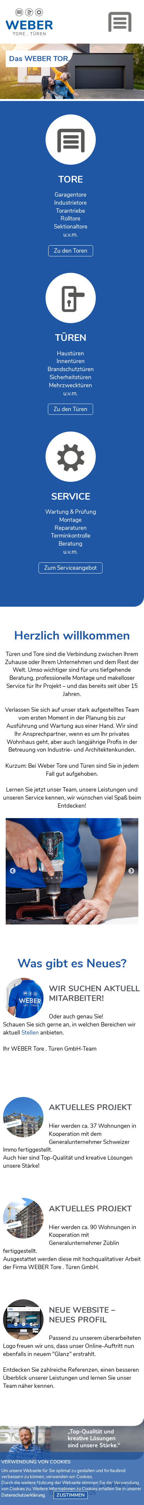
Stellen (30, 1033)
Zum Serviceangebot (70, 568)
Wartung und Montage (72, 875)
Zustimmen (71, 1495)
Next (131, 871)
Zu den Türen (70, 409)
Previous (12, 871)
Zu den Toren (70, 251)
